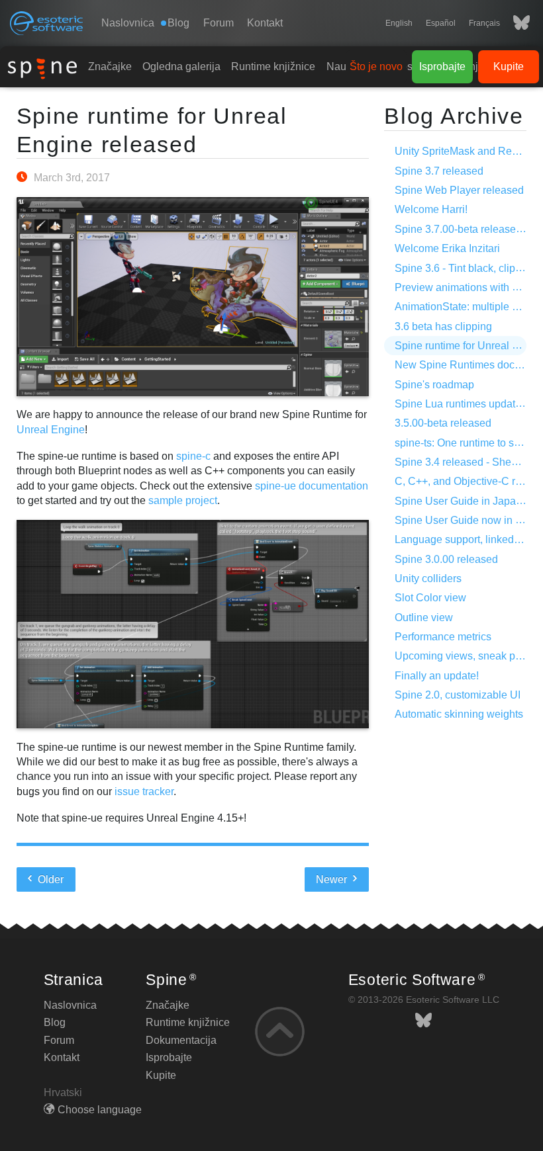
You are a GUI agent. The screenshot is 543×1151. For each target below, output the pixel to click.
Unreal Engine (51, 429)
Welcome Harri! (431, 209)
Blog (55, 1022)
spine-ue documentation (311, 485)
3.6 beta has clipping (443, 326)
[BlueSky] (515, 23)
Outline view (424, 617)
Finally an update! (437, 675)
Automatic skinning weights (459, 714)
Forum (218, 22)
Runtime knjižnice (273, 66)
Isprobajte (442, 66)
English (399, 23)
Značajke (110, 66)
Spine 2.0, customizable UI (457, 695)
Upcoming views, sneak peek (463, 655)
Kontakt (265, 22)
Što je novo (376, 66)
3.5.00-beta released (443, 423)
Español (441, 23)
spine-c (193, 456)
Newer (333, 879)
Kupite (508, 66)
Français (484, 23)
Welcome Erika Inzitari (447, 248)
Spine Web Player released (459, 190)
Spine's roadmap (434, 384)
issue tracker (144, 791)
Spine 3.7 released (439, 171)
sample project (182, 500)
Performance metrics (443, 636)
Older (49, 879)
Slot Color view (430, 597)
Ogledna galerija (181, 66)
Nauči (340, 66)
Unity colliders (428, 578)
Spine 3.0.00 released (446, 559)
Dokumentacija (181, 1040)
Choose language (100, 1109)
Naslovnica (127, 22)
